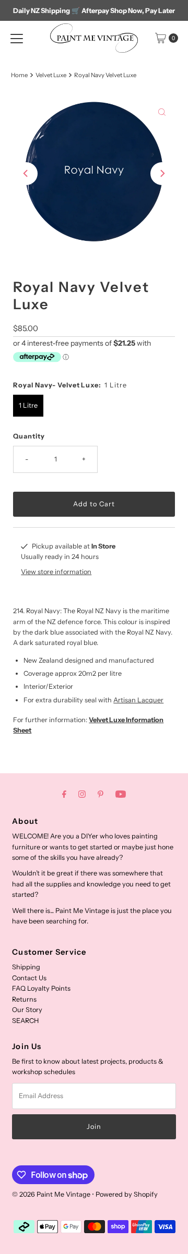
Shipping (26, 967)
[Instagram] (82, 794)
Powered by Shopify (127, 1194)
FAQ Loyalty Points (41, 988)
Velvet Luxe (51, 75)
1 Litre (28, 405)
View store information (56, 572)
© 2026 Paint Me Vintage (51, 1194)
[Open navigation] (17, 38)
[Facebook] (64, 794)
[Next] (161, 173)
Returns (24, 999)
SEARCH (25, 1021)
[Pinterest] (100, 794)
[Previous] (26, 173)
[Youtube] (120, 794)
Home (19, 75)
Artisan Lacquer (138, 700)
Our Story (27, 1010)
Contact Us (29, 978)
